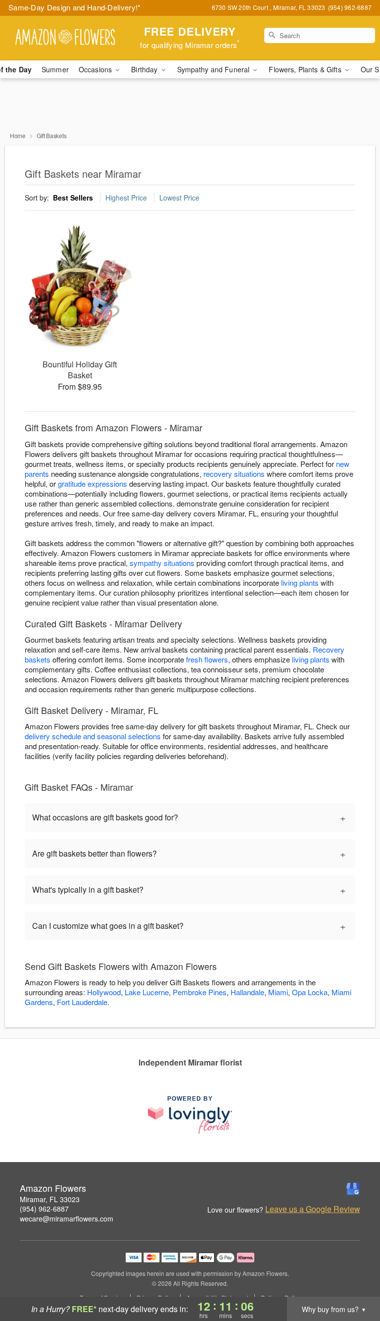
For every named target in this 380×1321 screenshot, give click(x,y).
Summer (55, 69)
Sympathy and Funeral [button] (214, 69)
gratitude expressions (92, 483)
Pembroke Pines (200, 992)
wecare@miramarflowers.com (66, 1218)
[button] (354, 1279)
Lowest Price (179, 198)
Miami (278, 992)
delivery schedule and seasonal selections (93, 736)
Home (18, 135)
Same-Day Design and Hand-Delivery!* (74, 7)
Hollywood (104, 992)
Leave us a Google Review (312, 1209)
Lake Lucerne (147, 992)
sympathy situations (162, 563)
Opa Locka (310, 992)
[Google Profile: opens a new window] (353, 1189)
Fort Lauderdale (82, 1002)
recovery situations (234, 473)
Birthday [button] (145, 69)
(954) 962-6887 (44, 1209)
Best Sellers (73, 198)
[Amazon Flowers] (65, 38)
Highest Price (126, 198)
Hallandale (247, 992)
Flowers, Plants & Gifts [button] (306, 69)
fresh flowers (207, 659)
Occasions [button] (96, 69)
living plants (300, 582)
